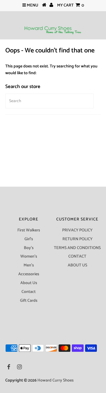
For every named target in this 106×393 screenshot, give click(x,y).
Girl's (28, 239)
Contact (28, 291)
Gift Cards (28, 300)
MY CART (70, 5)
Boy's (29, 248)
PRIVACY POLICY (77, 230)
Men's (29, 265)
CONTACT (77, 256)
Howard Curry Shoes (55, 380)
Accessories (28, 274)
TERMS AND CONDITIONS (77, 248)
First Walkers (28, 230)
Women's (28, 256)
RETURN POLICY (77, 239)
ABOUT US (77, 265)
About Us (28, 283)
